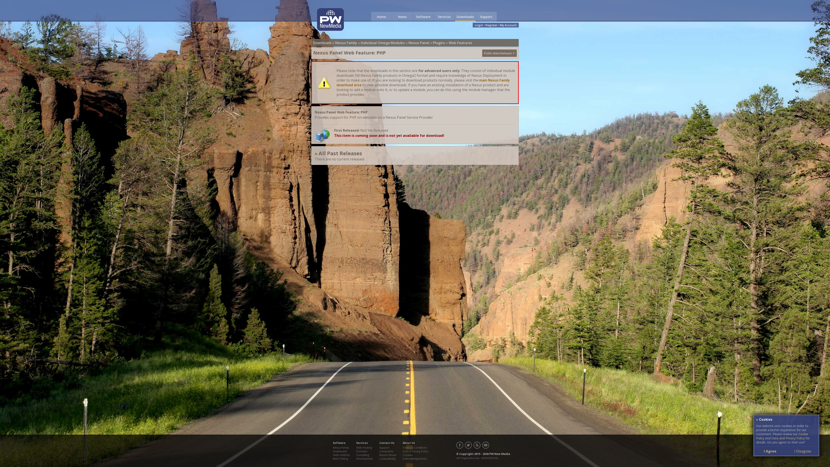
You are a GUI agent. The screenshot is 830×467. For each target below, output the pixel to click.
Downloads (465, 16)
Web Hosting (364, 447)
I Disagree (802, 451)
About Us (409, 443)
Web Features (460, 42)
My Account (508, 25)
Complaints (386, 451)
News (402, 16)
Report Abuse (387, 455)
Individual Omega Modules (383, 42)
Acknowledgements (415, 459)
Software (423, 16)
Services (444, 16)
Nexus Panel (419, 42)
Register (491, 25)
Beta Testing (340, 459)
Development (364, 459)
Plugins (439, 42)
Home (381, 16)
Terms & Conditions (415, 447)
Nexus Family (346, 42)
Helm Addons (341, 455)
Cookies (408, 455)
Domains (361, 451)
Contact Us (386, 443)
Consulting (362, 455)
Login (479, 25)
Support (486, 16)
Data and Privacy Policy (788, 438)
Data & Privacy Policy (415, 451)
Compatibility (387, 459)
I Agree (770, 451)
